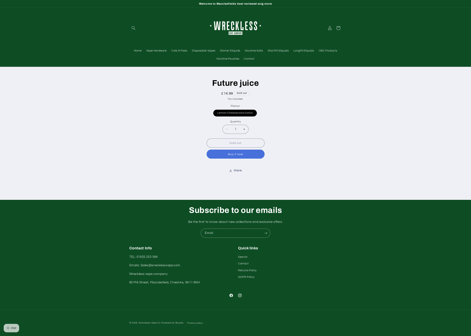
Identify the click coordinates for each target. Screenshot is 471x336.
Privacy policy (195, 323)
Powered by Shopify (172, 323)
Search (242, 257)
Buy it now (235, 154)
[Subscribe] (266, 233)
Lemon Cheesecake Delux (237, 113)
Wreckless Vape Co (150, 323)
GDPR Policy (246, 277)
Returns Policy (247, 270)
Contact (243, 263)
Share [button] (238, 170)
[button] (133, 28)
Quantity (235, 121)
